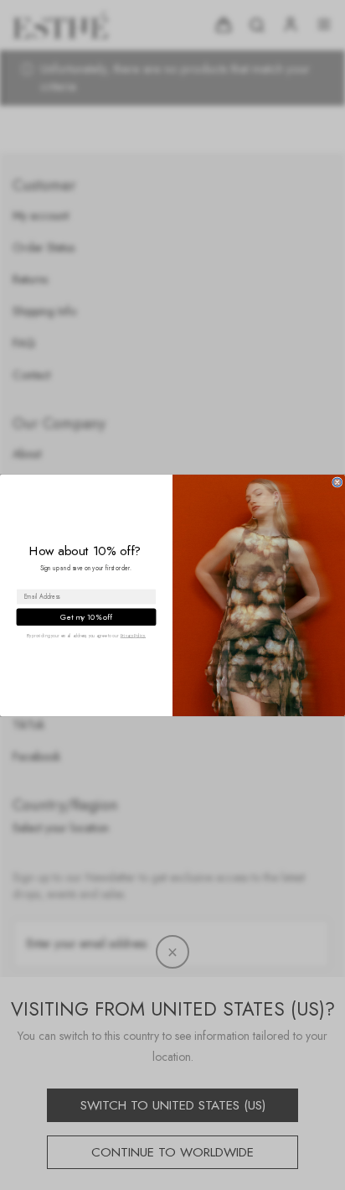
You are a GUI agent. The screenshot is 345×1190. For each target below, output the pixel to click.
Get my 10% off (85, 616)
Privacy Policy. (133, 635)
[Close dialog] (337, 481)
